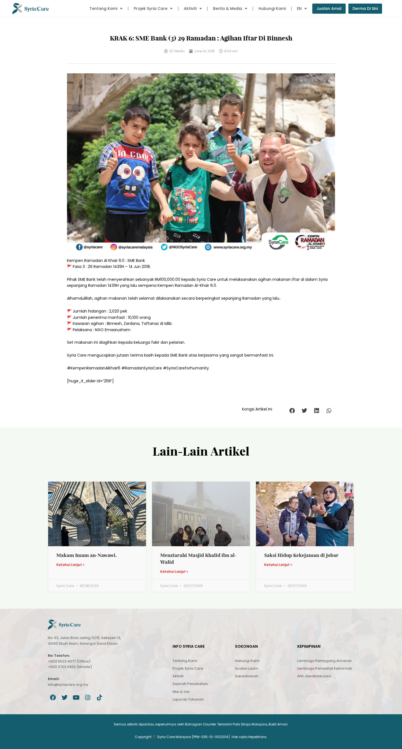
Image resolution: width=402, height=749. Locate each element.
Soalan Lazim (246, 668)
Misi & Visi (181, 691)
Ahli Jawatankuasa (314, 676)
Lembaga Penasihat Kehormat (324, 668)
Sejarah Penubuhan (190, 683)
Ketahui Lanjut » (70, 565)
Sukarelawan (246, 676)
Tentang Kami (103, 8)
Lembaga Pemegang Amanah (324, 660)
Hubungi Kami (272, 8)
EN (299, 8)
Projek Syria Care (150, 8)
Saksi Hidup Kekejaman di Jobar (301, 555)
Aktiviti (190, 8)
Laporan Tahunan (188, 699)
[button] (292, 410)
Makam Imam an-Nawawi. (86, 555)
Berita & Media (227, 8)
